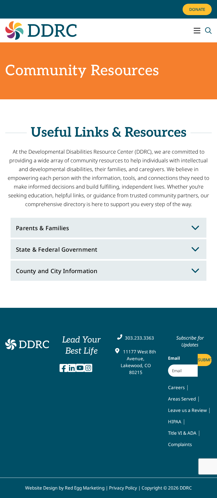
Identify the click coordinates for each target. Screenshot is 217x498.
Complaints (180, 444)
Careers (176, 387)
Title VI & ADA (182, 433)
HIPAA (174, 422)
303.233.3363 (139, 338)
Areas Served (182, 399)
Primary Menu (197, 30)
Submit (205, 359)
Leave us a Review (187, 410)
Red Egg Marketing (85, 488)
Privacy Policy (123, 488)
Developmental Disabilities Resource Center (27, 344)
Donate (197, 9)
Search (208, 30)
